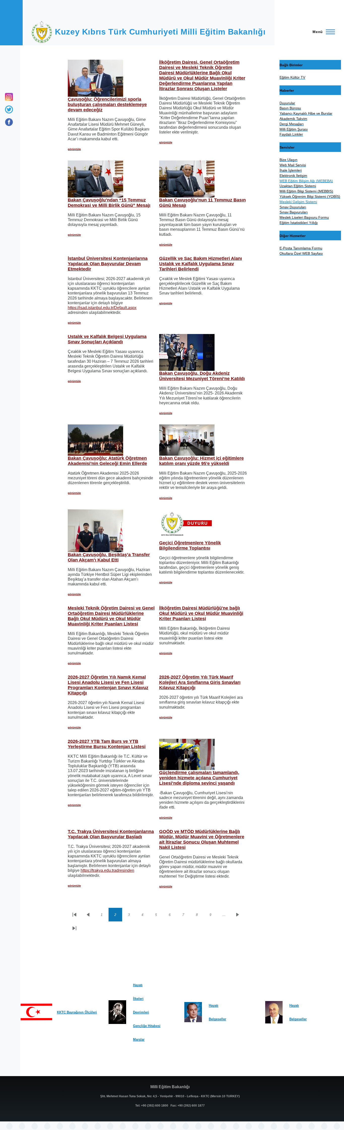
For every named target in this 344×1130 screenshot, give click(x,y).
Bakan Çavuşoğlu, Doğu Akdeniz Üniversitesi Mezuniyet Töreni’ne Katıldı (202, 376)
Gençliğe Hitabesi (146, 1026)
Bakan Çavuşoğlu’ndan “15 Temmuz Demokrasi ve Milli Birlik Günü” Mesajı (109, 202)
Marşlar (139, 1039)
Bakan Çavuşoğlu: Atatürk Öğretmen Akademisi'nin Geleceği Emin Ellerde (107, 461)
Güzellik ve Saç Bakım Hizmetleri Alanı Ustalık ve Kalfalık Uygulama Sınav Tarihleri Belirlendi (200, 264)
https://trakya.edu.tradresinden (107, 870)
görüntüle (74, 149)
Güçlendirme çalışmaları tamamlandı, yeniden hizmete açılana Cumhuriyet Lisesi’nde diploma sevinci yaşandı (199, 778)
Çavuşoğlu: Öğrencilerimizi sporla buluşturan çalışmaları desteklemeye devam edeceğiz (107, 104)
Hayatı (138, 985)
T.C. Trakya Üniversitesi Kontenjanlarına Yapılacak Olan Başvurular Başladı (111, 834)
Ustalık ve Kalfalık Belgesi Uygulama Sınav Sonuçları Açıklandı (107, 339)
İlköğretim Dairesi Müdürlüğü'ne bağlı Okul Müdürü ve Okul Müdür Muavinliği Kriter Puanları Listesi (201, 613)
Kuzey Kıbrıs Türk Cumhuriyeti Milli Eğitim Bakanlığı (160, 31)
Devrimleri (141, 1012)
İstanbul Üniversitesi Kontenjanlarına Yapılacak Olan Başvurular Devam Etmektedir (108, 264)
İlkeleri (138, 999)
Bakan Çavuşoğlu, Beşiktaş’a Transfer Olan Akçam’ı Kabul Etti (109, 557)
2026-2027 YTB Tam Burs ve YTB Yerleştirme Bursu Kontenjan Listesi (107, 744)
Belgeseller (217, 1019)
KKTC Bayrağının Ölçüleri (77, 1012)
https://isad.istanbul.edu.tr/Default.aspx (102, 308)
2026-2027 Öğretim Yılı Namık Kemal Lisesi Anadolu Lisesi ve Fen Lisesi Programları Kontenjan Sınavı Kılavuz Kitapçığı (108, 685)
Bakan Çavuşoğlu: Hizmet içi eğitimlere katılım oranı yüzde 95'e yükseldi (201, 461)
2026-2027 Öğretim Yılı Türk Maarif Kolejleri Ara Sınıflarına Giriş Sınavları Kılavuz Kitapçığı (199, 682)
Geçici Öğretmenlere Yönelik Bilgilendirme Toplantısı (190, 545)
